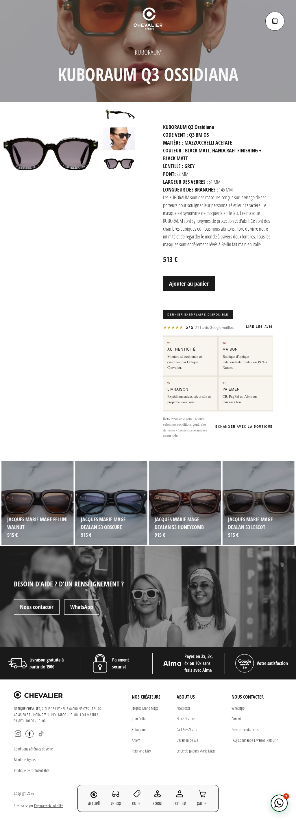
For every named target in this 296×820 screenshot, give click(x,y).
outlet (137, 802)
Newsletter (183, 708)
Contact (236, 718)
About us (186, 697)
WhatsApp (81, 607)
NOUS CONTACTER (248, 697)
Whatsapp (238, 708)
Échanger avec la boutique (244, 427)
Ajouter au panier (189, 283)
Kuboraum (139, 729)
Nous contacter (36, 607)
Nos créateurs (146, 697)
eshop (116, 802)
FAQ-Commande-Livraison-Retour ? (255, 740)
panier (202, 802)
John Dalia (138, 718)
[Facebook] (29, 734)
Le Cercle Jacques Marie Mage (196, 751)
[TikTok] (41, 734)
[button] (279, 803)
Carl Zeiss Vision (187, 729)
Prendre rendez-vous (245, 729)
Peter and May (141, 751)
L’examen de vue (187, 740)
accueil (94, 802)
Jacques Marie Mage (145, 708)
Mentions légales (25, 759)
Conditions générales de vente (33, 749)
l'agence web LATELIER (48, 805)
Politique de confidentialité (31, 770)
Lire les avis (259, 327)
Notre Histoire (186, 718)
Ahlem (136, 740)
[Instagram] (18, 734)
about (157, 802)
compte (179, 802)
